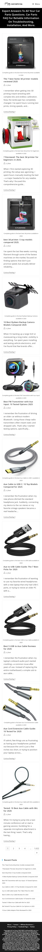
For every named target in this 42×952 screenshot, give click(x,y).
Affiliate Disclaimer (26, 925)
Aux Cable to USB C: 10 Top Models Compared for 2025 (21, 485)
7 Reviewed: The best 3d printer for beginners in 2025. (21, 158)
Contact (15, 925)
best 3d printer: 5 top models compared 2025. (18, 241)
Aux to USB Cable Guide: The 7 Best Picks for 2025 (17, 891)
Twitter (32, 927)
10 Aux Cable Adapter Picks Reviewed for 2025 (16, 910)
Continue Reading (9, 112)
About (9, 925)
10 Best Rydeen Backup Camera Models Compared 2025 (19, 323)
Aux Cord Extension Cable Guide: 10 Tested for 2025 (20, 730)
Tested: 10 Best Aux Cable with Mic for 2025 (16, 902)
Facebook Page (23, 927)
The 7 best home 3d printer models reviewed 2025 (18, 865)
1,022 (36, 848)
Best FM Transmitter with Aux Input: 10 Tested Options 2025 (18, 403)
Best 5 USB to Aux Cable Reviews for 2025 (15, 895)
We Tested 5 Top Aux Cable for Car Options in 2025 (18, 906)
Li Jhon (8, 85)
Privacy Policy (11, 927)
